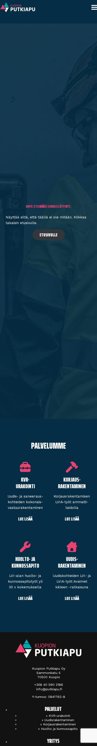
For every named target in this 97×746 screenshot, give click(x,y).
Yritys (53, 741)
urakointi (25, 486)
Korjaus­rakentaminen (72, 483)
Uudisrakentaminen (59, 720)
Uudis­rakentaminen (72, 562)
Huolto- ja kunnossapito (25, 562)
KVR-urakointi (59, 716)
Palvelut (53, 709)
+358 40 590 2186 (48, 684)
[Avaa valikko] (93, 8)
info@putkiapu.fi (48, 689)
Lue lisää (25, 519)
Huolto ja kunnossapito (59, 729)
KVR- (25, 479)
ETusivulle (49, 235)
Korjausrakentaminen (59, 724)
